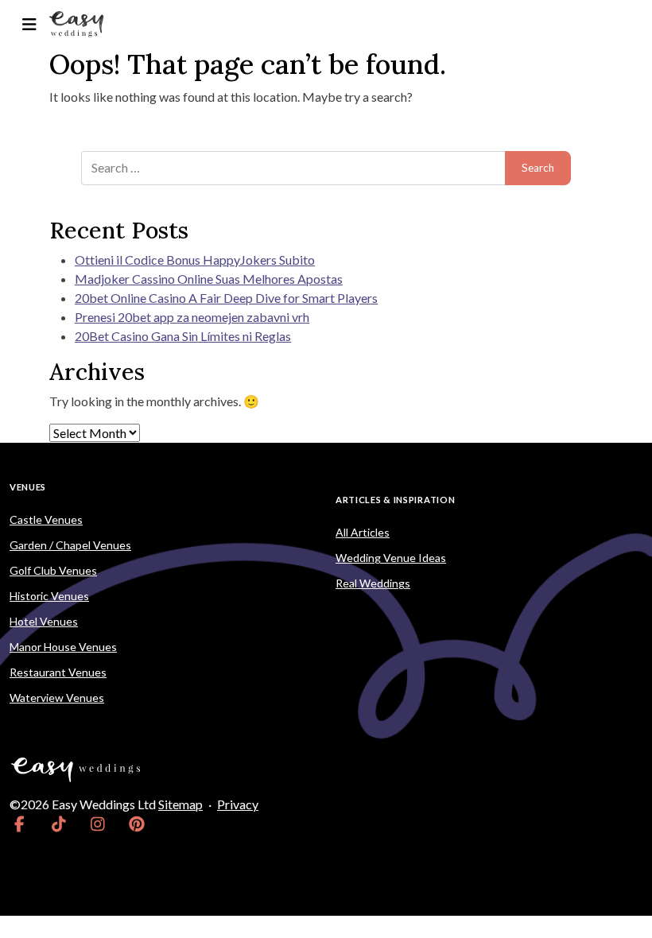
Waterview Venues (57, 697)
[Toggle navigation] (29, 24)
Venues (28, 487)
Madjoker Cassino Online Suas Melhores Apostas (209, 278)
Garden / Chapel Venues (70, 545)
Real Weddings (373, 583)
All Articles (363, 532)
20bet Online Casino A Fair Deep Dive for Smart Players (226, 297)
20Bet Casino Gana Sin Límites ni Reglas (183, 335)
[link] (19, 823)
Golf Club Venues (53, 570)
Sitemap (180, 804)
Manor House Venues (63, 646)
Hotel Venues (44, 621)
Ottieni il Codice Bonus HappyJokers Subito (195, 259)
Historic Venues (49, 596)
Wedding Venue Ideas (391, 557)
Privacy (237, 804)
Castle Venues (46, 519)
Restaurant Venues (58, 672)
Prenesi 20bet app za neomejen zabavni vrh (192, 316)
